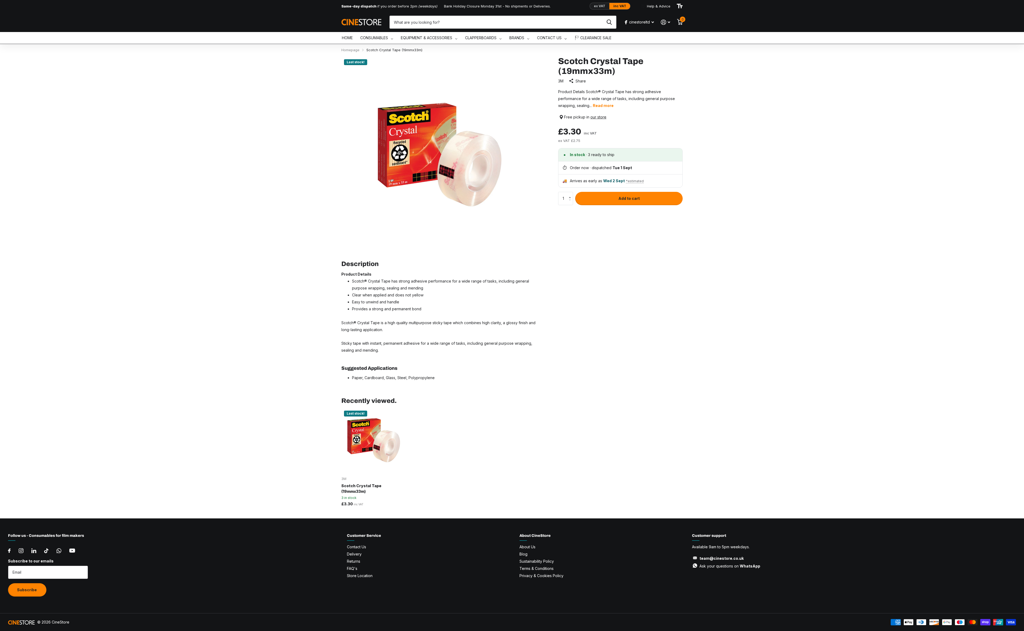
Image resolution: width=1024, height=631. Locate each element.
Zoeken (609, 22)
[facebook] (9, 551)
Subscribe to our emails (31, 561)
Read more (603, 105)
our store (598, 117)
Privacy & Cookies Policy (541, 575)
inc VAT (619, 6)
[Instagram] (21, 550)
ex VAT (599, 6)
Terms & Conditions (536, 568)
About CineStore (535, 536)
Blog (523, 554)
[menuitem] (347, 38)
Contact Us (356, 547)
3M (560, 81)
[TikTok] (46, 550)
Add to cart (629, 198)
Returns (353, 561)
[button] (571, 194)
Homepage (350, 50)
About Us (527, 547)
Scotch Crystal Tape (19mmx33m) (361, 488)
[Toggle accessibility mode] (680, 6)
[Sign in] (665, 22)
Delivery (354, 554)
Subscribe (27, 590)
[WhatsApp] (59, 550)
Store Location (360, 575)
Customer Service (364, 536)
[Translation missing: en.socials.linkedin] (33, 550)
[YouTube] (72, 551)
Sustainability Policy (536, 561)
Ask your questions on (729, 566)
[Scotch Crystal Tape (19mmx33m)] (373, 440)
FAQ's (352, 568)
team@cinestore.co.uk (721, 558)
